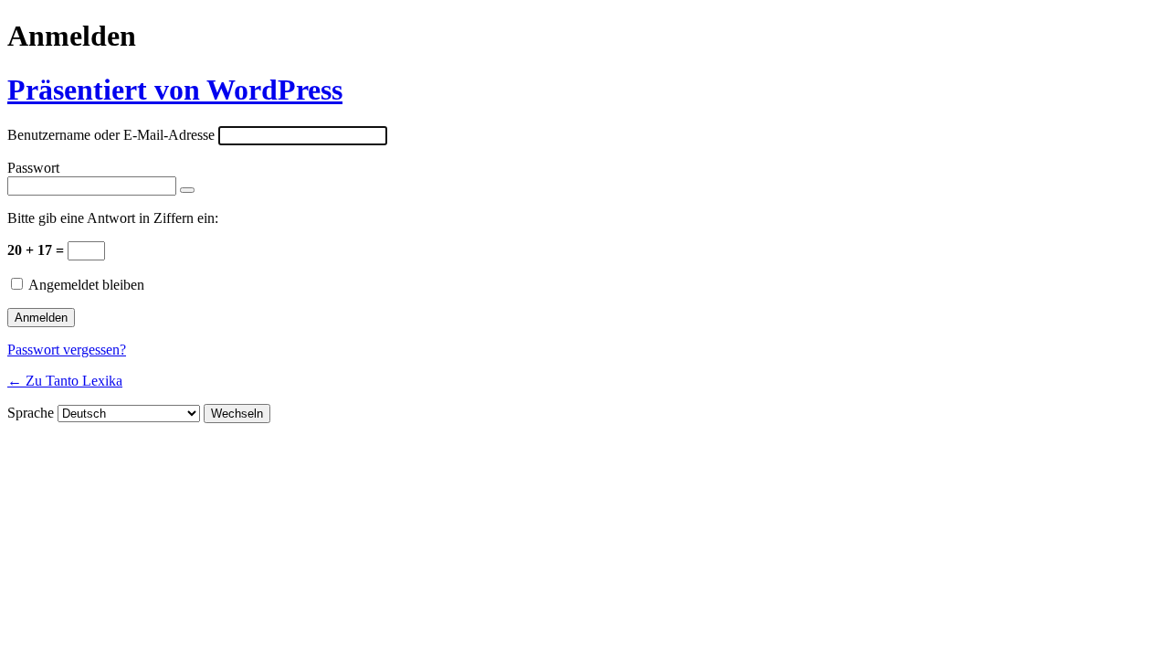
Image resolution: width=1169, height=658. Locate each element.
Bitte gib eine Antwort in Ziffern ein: (112, 218)
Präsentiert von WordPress (174, 89)
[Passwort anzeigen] (187, 190)
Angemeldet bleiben (86, 284)
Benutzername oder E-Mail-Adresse (111, 135)
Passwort (33, 167)
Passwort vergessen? (66, 349)
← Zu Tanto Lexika (64, 380)
